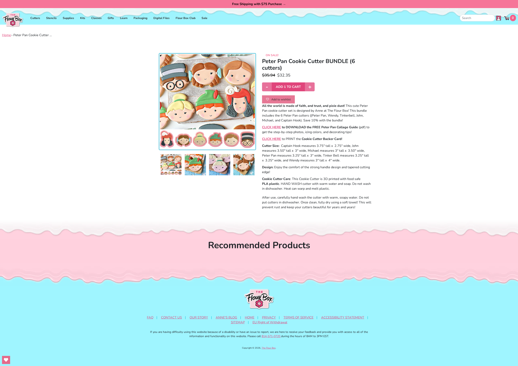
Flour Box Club (185, 18)
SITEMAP (238, 322)
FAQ (150, 317)
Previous (156, 165)
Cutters (35, 18)
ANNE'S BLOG (226, 317)
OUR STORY (199, 317)
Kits (82, 18)
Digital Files (161, 18)
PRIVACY (269, 317)
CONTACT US (171, 317)
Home (6, 35)
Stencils (51, 18)
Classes (96, 18)
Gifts (111, 18)
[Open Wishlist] (6, 360)
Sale (204, 18)
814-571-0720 (271, 336)
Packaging (140, 18)
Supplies (68, 18)
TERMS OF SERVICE (298, 317)
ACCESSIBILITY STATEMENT (342, 317)
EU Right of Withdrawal (270, 322)
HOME (249, 317)
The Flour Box (269, 347)
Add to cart (288, 87)
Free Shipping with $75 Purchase (259, 4)
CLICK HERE (271, 127)
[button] (171, 164)
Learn (123, 18)
